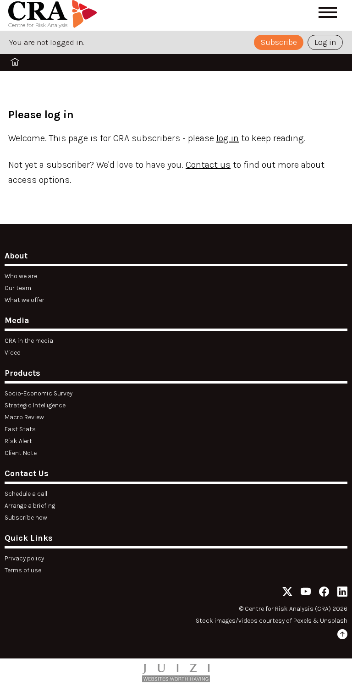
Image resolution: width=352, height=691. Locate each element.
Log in (325, 42)
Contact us (208, 164)
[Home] (54, 15)
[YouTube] (306, 593)
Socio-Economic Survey (38, 393)
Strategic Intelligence (35, 405)
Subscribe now (26, 517)
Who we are (21, 276)
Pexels (302, 621)
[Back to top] (342, 636)
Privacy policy (24, 558)
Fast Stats (20, 429)
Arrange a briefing (30, 506)
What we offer (24, 300)
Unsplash (333, 621)
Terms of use (23, 570)
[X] (287, 593)
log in (227, 138)
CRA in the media (29, 341)
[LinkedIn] (342, 593)
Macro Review (24, 417)
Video (13, 352)
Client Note (21, 453)
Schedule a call (26, 494)
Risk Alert (18, 441)
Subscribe (279, 42)
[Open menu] (328, 12)
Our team (18, 288)
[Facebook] (324, 593)
